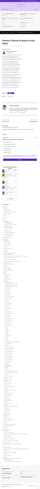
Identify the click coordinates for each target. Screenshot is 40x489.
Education (3, 471)
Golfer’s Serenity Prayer (8, 313)
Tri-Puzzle (6, 374)
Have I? (3, 22)
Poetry (12, 93)
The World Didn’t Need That (27, 477)
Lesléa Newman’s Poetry (8, 393)
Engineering (7, 306)
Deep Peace (7, 367)
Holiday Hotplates (8, 316)
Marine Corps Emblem (8, 325)
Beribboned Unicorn (8, 293)
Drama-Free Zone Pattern (9, 351)
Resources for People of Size (8, 270)
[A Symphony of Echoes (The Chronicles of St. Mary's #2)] (3, 194)
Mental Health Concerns (7, 226)
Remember (6, 401)
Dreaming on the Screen (8, 409)
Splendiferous (7, 331)
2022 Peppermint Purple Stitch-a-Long (11, 286)
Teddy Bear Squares (8, 335)
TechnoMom (20, 4)
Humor (6, 475)
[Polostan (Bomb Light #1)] (3, 183)
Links (12, 471)
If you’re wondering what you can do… (8, 26)
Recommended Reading (7, 447)
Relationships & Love (6, 429)
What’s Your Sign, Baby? (9, 376)
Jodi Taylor (6, 193)
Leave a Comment (20, 45)
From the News (8, 471)
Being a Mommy (6, 240)
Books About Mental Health (8, 227)
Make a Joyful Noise (8, 321)
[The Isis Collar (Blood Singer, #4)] (3, 172)
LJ (8, 93)
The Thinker (7, 336)
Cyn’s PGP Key (5, 217)
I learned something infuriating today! (27, 18)
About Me (5, 207)
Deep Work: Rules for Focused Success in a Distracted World (10, 176)
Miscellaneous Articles (6, 414)
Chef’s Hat (6, 301)
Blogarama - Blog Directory (6, 486)
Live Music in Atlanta (7, 274)
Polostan (6, 181)
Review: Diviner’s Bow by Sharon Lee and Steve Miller (10, 19)
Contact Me (4, 215)
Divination (5, 422)
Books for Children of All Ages (9, 386)
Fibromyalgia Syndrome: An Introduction (10, 224)
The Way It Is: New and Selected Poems (11, 87)
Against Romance (6, 430)
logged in (8, 127)
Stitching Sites (6, 363)
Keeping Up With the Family (8, 248)
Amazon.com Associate (8, 383)
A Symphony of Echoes (9, 192)
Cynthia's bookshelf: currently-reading (10, 167)
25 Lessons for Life (7, 381)
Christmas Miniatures (8, 303)
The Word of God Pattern (9, 359)
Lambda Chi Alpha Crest (9, 320)
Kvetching (22, 475)
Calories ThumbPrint (8, 298)
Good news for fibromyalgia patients (8, 13)
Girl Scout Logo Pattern (8, 353)
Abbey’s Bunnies (7, 288)
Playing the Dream (7, 413)
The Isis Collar (7, 170)
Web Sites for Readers (7, 403)
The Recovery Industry (7, 267)
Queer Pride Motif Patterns (9, 356)
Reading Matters (6, 380)
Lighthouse (7, 369)
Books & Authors (7, 385)
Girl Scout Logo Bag (8, 311)
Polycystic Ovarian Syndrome (8, 235)
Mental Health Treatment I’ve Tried (9, 232)
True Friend (7, 340)
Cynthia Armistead (5, 45)
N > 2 (4, 445)
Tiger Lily (6, 338)
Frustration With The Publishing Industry (10, 424)
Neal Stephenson (7, 182)
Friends (4, 219)
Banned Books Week (7, 417)
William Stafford (10, 96)
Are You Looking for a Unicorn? (9, 432)
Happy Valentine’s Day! (24, 22)
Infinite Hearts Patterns (8, 354)
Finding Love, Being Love (7, 442)
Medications (26, 471)
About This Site (5, 206)
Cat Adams (6, 171)
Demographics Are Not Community (9, 438)
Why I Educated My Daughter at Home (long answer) (12, 261)
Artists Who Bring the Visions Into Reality (10, 406)
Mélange (6, 326)
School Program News (7, 473)
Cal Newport (4, 178)
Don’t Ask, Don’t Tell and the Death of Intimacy (11, 440)
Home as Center (5, 239)
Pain (30, 471)
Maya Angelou (6, 396)
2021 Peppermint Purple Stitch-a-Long (11, 284)
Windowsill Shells (8, 343)
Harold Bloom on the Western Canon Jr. (10, 390)
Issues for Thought (6, 262)
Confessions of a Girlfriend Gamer (9, 419)
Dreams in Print (6, 411)
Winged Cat (7, 345)
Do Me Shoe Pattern (8, 349)
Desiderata (6, 388)
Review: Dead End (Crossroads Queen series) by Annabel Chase (29, 14)
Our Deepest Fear (7, 398)
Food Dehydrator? (33, 121)
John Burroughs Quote (8, 318)
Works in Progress (7, 364)
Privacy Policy (5, 427)
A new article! (23, 26)
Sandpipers (7, 330)
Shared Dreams (6, 405)
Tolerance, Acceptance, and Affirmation (10, 452)
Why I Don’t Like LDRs (7, 455)
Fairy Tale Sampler (8, 308)
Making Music (6, 275)
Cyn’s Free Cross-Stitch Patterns (9, 348)
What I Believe (5, 457)
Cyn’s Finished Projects (8, 282)
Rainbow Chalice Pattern (9, 358)
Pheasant (6, 328)
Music (29, 475)
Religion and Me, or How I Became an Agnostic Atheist (12, 458)
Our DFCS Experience (7, 243)
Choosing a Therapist (7, 229)
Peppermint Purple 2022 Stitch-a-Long (11, 372)
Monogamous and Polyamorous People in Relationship (12, 443)
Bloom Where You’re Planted (9, 296)
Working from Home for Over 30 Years (10, 212)
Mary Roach (6, 189)
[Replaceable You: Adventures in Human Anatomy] (3, 188)
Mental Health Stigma (7, 230)
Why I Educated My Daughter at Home (10, 253)
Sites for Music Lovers (7, 279)
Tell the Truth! (6, 121)
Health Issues (5, 220)
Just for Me (4, 271)
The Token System (7, 244)
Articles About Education (8, 254)
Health (21, 471)
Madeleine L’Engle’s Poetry (8, 395)
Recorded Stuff (6, 277)
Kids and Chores (7, 241)
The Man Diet (6, 450)
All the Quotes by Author (8, 378)
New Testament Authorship (8, 459)
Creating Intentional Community (8, 437)
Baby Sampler (7, 291)
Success (6, 333)
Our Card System (6, 251)
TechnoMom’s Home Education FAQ (10, 259)
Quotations (5, 377)
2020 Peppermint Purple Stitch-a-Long (11, 283)
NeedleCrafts (6, 280)
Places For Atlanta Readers (8, 400)
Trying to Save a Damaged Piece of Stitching (12, 341)
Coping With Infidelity (7, 435)
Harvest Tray (7, 315)
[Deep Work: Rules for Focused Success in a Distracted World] (3, 176)
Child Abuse (5, 265)
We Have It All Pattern (8, 361)
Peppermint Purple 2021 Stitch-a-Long (11, 371)
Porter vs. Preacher (6, 478)
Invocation (6, 391)
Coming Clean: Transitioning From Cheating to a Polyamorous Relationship (15, 433)
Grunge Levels (6, 246)
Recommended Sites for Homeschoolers (10, 257)
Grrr (21, 473)
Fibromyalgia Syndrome (7, 221)
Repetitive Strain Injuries (7, 237)
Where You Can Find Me (8, 210)
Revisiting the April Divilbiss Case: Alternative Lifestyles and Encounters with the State (17, 448)
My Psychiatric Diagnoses (8, 234)
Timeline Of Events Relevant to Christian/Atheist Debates (13, 461)
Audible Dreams (6, 408)
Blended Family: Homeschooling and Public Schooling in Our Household (15, 256)
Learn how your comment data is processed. (25, 129)
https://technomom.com (15, 112)
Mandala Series (7, 323)
